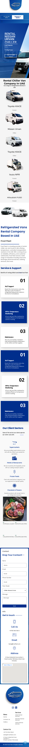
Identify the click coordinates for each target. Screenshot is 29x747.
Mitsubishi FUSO (14, 197)
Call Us (14, 627)
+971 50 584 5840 (8, 732)
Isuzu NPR (14, 174)
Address (14, 653)
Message (5, 594)
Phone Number (6, 578)
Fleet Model (6, 586)
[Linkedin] (16, 707)
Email (4, 569)
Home (5, 717)
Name (4, 561)
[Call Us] (14, 622)
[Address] (14, 648)
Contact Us (6, 719)
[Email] (14, 635)
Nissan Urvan (14, 129)
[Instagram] (13, 707)
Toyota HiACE (14, 106)
